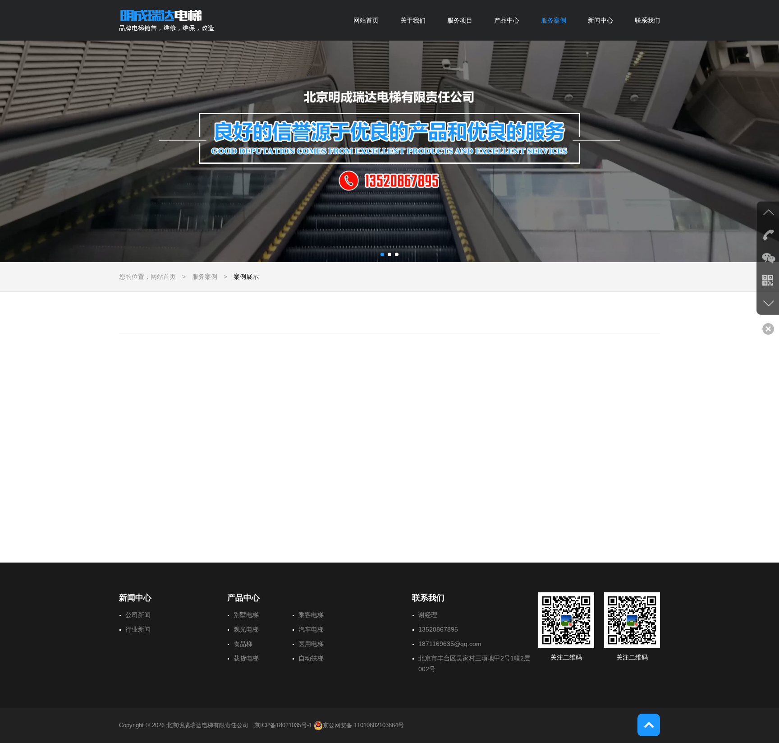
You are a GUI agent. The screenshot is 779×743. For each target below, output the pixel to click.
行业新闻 (138, 629)
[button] (382, 254)
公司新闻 (138, 614)
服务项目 (459, 20)
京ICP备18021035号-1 (283, 725)
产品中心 (506, 20)
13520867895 (438, 629)
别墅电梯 (246, 614)
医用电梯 (311, 643)
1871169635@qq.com (449, 643)
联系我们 (647, 20)
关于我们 (413, 20)
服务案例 (553, 20)
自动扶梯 (311, 658)
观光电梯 (246, 629)
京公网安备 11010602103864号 (363, 725)
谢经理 (427, 614)
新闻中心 (600, 20)
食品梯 (243, 643)
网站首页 (366, 20)
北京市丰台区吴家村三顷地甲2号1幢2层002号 (474, 664)
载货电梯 (246, 658)
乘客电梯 (311, 614)
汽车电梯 (311, 629)
